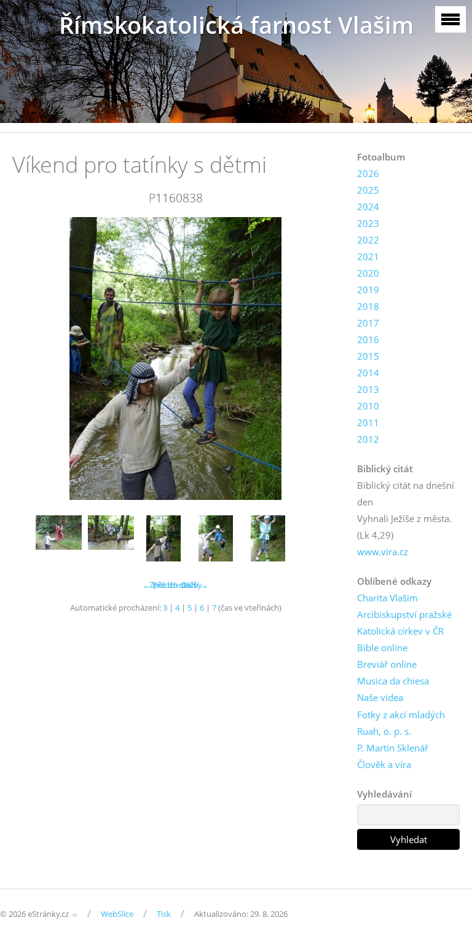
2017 (368, 323)
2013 (368, 389)
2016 (368, 339)
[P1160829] (59, 538)
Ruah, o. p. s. (384, 731)
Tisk (164, 913)
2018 (368, 306)
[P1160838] (163, 538)
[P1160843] (215, 538)
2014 (368, 373)
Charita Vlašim (387, 598)
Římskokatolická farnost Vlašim (236, 25)
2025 (368, 190)
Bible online (382, 647)
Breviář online (387, 664)
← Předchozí (166, 584)
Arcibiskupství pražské (404, 614)
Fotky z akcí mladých (401, 714)
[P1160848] (268, 538)
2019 (368, 289)
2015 (368, 356)
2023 (368, 223)
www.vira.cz (382, 551)
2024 (368, 206)
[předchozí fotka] (32, 358)
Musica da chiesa (393, 681)
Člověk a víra (384, 764)
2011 (368, 422)
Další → (194, 584)
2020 (368, 273)
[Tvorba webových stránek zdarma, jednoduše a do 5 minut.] (75, 914)
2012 (368, 439)
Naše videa (380, 697)
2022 (368, 240)
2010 (368, 406)
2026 (368, 173)
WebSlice (117, 913)
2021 (368, 256)
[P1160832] (111, 538)
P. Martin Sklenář (392, 748)
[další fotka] (318, 358)
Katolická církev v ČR (400, 631)
